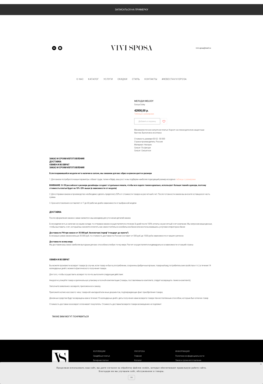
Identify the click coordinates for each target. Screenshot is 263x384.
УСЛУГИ (108, 79)
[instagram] (60, 49)
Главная (138, 356)
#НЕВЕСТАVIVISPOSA (174, 79)
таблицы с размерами (186, 179)
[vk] (54, 49)
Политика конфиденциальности (189, 356)
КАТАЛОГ (93, 79)
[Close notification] (261, 364)
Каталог (138, 360)
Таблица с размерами (144, 114)
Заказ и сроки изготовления (188, 360)
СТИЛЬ (136, 79)
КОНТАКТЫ (151, 79)
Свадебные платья (101, 356)
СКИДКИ (122, 79)
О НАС (80, 79)
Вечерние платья (100, 360)
